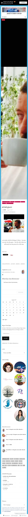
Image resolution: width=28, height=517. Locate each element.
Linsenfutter (8, 449)
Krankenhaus (14, 465)
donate (13, 263)
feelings (23, 201)
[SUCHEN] (24, 17)
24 (13, 312)
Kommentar (20, 292)
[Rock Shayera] (20, 379)
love (21, 465)
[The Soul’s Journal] (8, 391)
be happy (12, 201)
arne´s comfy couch (14, 13)
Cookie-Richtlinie (7, 511)
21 (3, 312)
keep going (4, 465)
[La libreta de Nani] (8, 415)
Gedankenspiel (10, 203)
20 (23, 310)
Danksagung (22, 458)
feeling (18, 263)
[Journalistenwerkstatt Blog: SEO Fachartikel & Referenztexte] (8, 403)
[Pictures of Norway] (20, 403)
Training (4, 467)
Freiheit (16, 461)
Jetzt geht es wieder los (8, 484)
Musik (24, 465)
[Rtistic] (20, 391)
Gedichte (20, 463)
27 (23, 312)
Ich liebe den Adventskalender (9, 476)
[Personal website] (2, 274)
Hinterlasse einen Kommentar (9, 212)
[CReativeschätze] (8, 379)
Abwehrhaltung (6, 201)
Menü (5, 17)
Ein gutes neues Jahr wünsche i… (16, 429)
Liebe (19, 465)
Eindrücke (8, 461)
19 (20, 310)
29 (6, 315)
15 (6, 310)
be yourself (17, 201)
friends (4, 203)
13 (23, 307)
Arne (4, 209)
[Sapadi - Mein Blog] (20, 367)
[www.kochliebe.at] (8, 367)
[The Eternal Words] (20, 415)
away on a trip (9, 434)
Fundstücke (8, 463)
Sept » (6, 319)
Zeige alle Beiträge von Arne (8, 272)
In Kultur (5, 480)
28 (3, 315)
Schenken (23, 2)
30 (10, 315)
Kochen (9, 465)
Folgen (6, 338)
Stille (11, 444)
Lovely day (5, 488)
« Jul (3, 319)
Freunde (20, 461)
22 (6, 312)
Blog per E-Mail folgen (6, 325)
